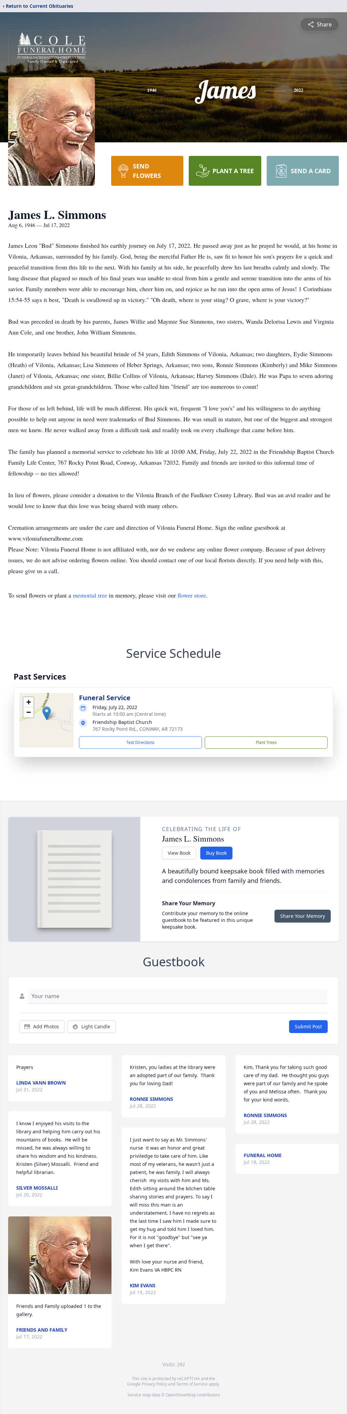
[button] (46, 713)
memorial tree (90, 595)
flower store (192, 595)
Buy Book (216, 853)
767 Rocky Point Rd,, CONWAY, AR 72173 (138, 729)
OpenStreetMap (181, 1395)
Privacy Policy (154, 1384)
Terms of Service (192, 1384)
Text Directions (140, 742)
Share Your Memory (302, 916)
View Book (179, 853)
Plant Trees (266, 742)
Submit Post (308, 1026)
